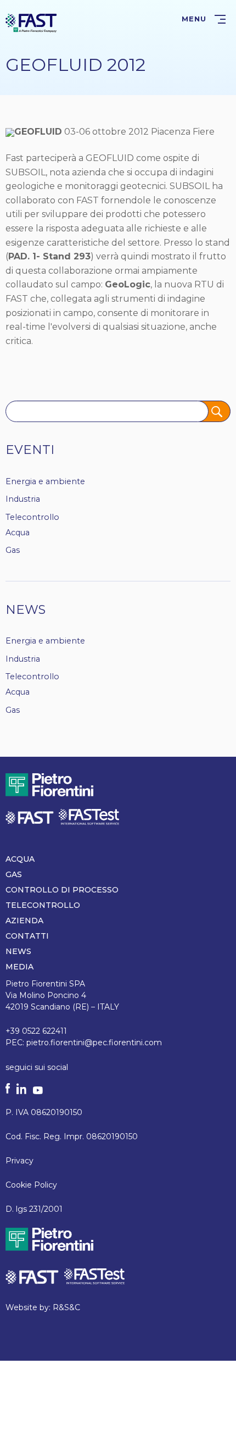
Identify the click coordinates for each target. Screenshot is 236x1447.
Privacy (19, 1161)
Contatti (27, 936)
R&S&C (66, 1307)
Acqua (17, 532)
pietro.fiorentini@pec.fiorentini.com (94, 1042)
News (25, 609)
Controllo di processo (62, 890)
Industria (22, 499)
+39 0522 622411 (36, 1031)
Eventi (29, 449)
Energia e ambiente (45, 481)
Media (19, 967)
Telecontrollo (32, 517)
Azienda (24, 920)
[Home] (31, 22)
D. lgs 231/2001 (34, 1209)
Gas (12, 550)
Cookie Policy (31, 1185)
